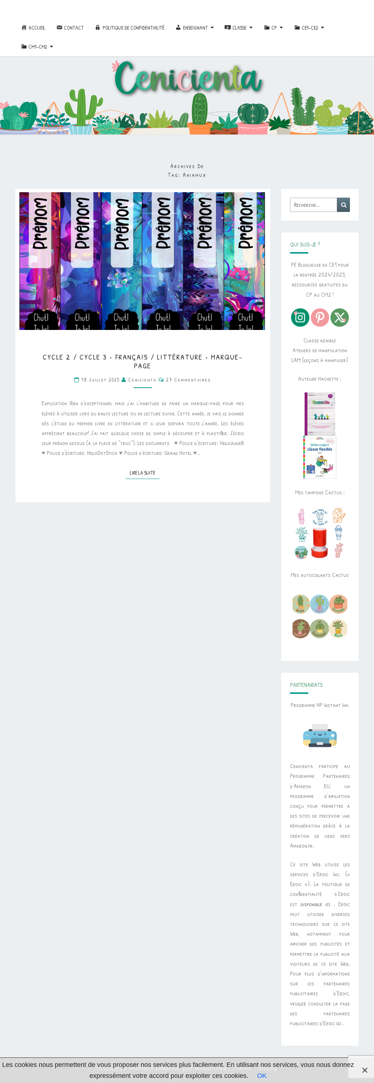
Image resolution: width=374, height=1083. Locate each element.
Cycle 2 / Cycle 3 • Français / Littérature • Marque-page (143, 361)
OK (262, 1075)
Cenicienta (142, 379)
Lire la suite (145, 472)
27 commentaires (188, 379)
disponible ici (315, 904)
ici (338, 1023)
